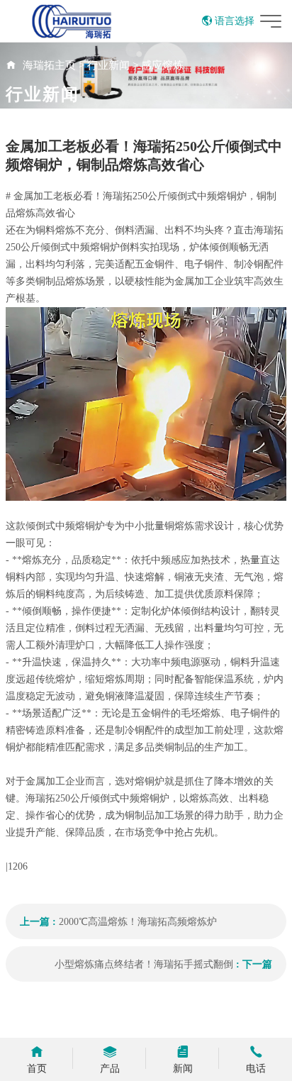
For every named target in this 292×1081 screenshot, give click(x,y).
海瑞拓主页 (49, 65)
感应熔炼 (162, 65)
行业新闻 (108, 65)
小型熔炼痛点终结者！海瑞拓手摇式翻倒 (144, 964)
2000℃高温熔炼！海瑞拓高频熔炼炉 (138, 921)
